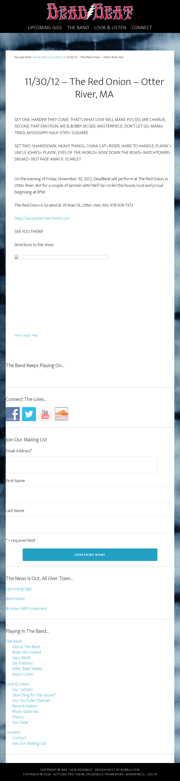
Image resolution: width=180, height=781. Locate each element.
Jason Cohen (23, 674)
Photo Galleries (25, 711)
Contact (19, 738)
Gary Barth (21, 658)
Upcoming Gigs (19, 589)
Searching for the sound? (34, 695)
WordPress (135, 774)
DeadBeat (90, 11)
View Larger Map (26, 335)
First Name (15, 481)
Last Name (15, 510)
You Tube (20, 722)
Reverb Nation (24, 706)
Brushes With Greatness (26, 608)
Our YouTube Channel (31, 700)
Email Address (19, 451)
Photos (18, 717)
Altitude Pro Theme (69, 774)
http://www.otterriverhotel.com (42, 218)
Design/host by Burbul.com (117, 769)
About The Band (26, 647)
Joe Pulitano (22, 663)
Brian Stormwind (26, 652)
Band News (15, 598)
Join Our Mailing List (29, 743)
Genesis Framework (107, 774)
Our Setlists (22, 689)
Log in (152, 774)
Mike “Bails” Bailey (27, 669)
